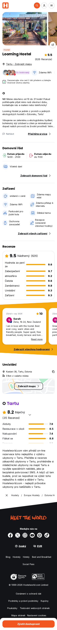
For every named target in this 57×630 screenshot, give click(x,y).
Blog (8, 557)
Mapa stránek (18, 615)
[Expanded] (6, 495)
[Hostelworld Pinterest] (39, 535)
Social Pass (28, 564)
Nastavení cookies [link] (36, 615)
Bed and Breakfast (41, 557)
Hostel (7, 50)
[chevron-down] (29, 414)
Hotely (26, 557)
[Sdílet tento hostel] (53, 45)
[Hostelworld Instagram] (24, 535)
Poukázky (12, 608)
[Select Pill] (37, 5)
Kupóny (45, 601)
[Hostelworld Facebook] (10, 535)
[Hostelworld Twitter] (17, 535)
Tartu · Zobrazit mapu (19, 64)
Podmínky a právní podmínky (23, 601)
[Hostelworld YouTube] (32, 535)
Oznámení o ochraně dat (28, 593)
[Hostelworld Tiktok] (46, 535)
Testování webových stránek (35, 608)
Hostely (17, 557)
